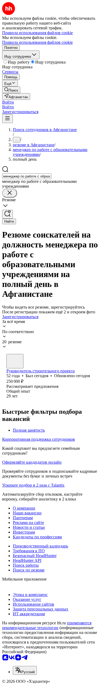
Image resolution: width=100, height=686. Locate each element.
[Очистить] (9, 193)
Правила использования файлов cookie (37, 42)
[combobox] (26, 176)
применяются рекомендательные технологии (46, 625)
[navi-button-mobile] (7, 118)
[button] (8, 102)
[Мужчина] (14, 361)
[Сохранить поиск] (7, 214)
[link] (11, 89)
